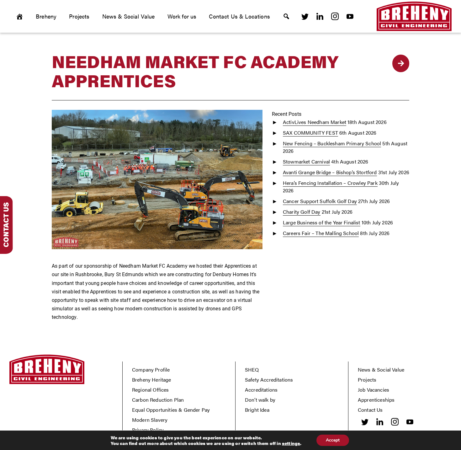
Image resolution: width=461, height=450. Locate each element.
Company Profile (151, 369)
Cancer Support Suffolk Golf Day (320, 201)
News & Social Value (128, 16)
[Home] (19, 16)
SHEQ (252, 369)
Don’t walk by (260, 399)
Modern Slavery (149, 419)
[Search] (286, 16)
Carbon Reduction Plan (158, 399)
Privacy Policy (148, 429)
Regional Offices (150, 389)
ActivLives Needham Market (314, 122)
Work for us (182, 16)
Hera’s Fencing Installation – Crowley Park (330, 182)
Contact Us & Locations (239, 16)
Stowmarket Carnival (306, 161)
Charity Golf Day (302, 211)
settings (291, 443)
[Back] (400, 63)
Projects (79, 16)
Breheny (46, 16)
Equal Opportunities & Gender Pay (171, 409)
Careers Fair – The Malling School (321, 233)
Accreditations (261, 389)
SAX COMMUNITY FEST (310, 132)
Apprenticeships (376, 399)
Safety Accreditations (269, 379)
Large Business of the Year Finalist (321, 222)
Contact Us (370, 409)
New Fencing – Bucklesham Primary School (332, 143)
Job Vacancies (373, 389)
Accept (333, 440)
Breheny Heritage (151, 379)
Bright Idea (257, 409)
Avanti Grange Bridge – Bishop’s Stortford (330, 172)
